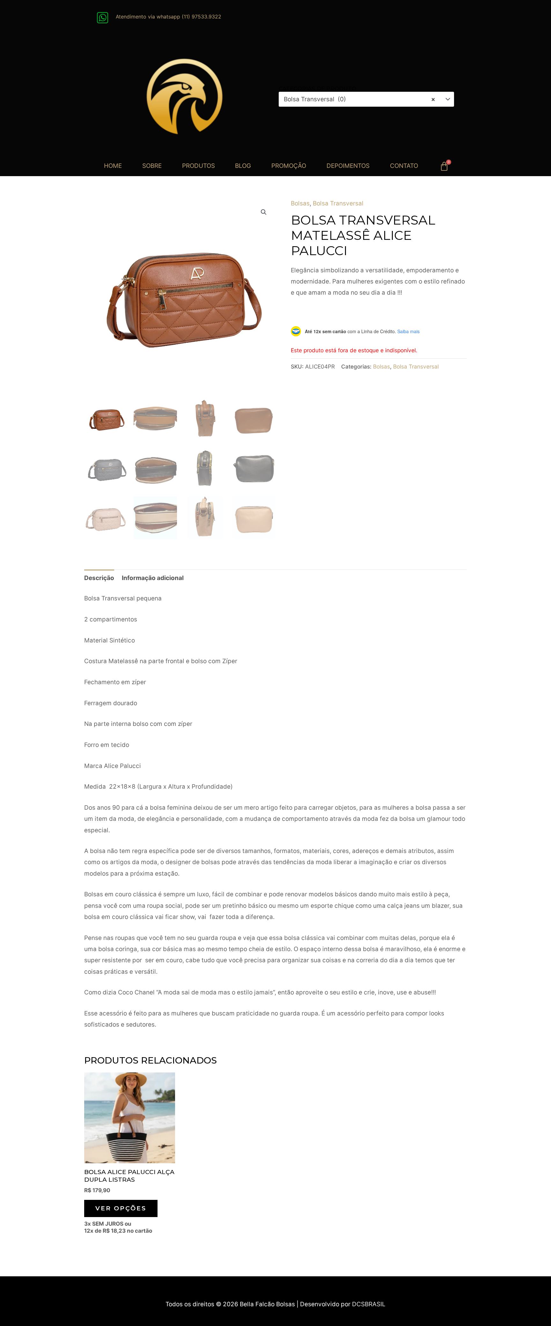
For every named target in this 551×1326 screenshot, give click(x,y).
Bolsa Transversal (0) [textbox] (359, 99)
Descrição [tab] (99, 578)
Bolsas (300, 203)
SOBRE (152, 165)
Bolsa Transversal (338, 203)
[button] (263, 212)
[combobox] (366, 99)
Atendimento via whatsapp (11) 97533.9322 (168, 16)
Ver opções (120, 1208)
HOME (113, 165)
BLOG (243, 165)
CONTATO (404, 165)
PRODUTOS (198, 165)
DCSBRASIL (369, 1304)
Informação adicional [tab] (153, 578)
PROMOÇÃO (288, 165)
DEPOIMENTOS (348, 165)
